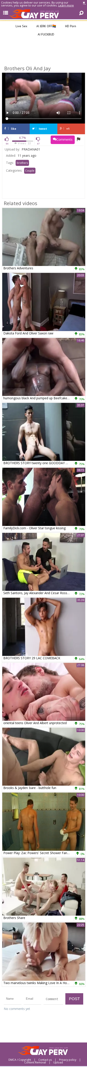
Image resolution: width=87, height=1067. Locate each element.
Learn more (66, 5)
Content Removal (35, 1062)
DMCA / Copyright (19, 1060)
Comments (64, 139)
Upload (58, 1062)
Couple (29, 171)
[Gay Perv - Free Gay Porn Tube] (43, 13)
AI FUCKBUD (45, 34)
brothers (22, 163)
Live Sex (21, 26)
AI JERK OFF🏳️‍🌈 (45, 26)
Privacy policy (67, 1060)
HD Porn (70, 26)
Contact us (45, 1060)
